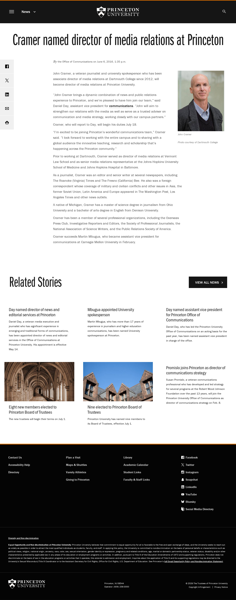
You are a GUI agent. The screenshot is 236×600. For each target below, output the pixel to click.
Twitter (190, 465)
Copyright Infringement (199, 587)
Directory (13, 472)
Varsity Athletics (76, 472)
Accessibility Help (19, 465)
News (26, 11)
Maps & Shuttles (76, 465)
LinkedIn (191, 487)
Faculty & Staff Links (137, 479)
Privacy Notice (221, 587)
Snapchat (192, 479)
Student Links (132, 472)
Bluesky (191, 502)
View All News (207, 282)
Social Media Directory (200, 509)
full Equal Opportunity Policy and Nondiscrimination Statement (193, 561)
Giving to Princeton (78, 479)
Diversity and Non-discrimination (23, 538)
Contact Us (15, 457)
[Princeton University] (26, 585)
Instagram (192, 472)
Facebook (192, 457)
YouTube (191, 494)
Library (128, 457)
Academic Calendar (136, 465)
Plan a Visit (73, 457)
